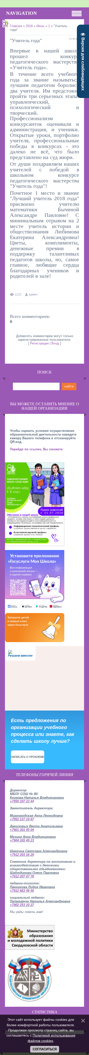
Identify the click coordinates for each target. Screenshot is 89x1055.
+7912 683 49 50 (22, 891)
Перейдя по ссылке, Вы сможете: (36, 449)
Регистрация (39, 343)
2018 (29, 26)
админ (33, 294)
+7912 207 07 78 (22, 876)
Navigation (21, 13)
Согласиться (45, 1049)
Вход (55, 343)
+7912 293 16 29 (22, 855)
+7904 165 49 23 (22, 840)
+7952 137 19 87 (22, 819)
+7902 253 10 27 (22, 905)
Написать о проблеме (27, 756)
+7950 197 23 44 (22, 801)
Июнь (40, 26)
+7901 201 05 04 (22, 830)
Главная (16, 26)
